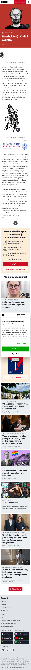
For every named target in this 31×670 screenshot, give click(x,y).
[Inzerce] (15, 146)
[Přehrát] (23, 294)
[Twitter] (8, 652)
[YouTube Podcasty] (21, 638)
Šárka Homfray (6, 310)
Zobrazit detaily (21, 343)
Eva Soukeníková (16, 580)
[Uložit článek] (23, 26)
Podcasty (6, 433)
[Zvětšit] (15, 18)
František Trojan (6, 478)
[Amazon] (7, 642)
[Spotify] (21, 642)
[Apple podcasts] (21, 634)
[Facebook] (3, 652)
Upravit (14, 353)
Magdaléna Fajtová (7, 412)
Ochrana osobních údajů (8, 623)
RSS (2, 617)
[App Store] (7, 634)
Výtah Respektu (14, 433)
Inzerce (3, 614)
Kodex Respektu (6, 608)
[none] (27, 26)
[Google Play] (7, 638)
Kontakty (3, 605)
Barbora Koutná (6, 511)
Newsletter (7, 567)
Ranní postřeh (8, 299)
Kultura (4, 500)
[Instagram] (12, 652)
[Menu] (28, 2)
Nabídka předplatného (8, 611)
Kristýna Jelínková (7, 580)
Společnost (5, 468)
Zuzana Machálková (7, 446)
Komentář (7, 32)
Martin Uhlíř (5, 44)
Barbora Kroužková (7, 545)
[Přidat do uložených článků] (27, 294)
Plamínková (14, 567)
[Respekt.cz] (4, 2)
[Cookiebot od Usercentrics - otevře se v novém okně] (18, 315)
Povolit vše (15, 348)
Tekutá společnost (14, 532)
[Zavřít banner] (28, 315)
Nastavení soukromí (7, 627)
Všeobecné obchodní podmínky (10, 620)
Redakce (3, 601)
